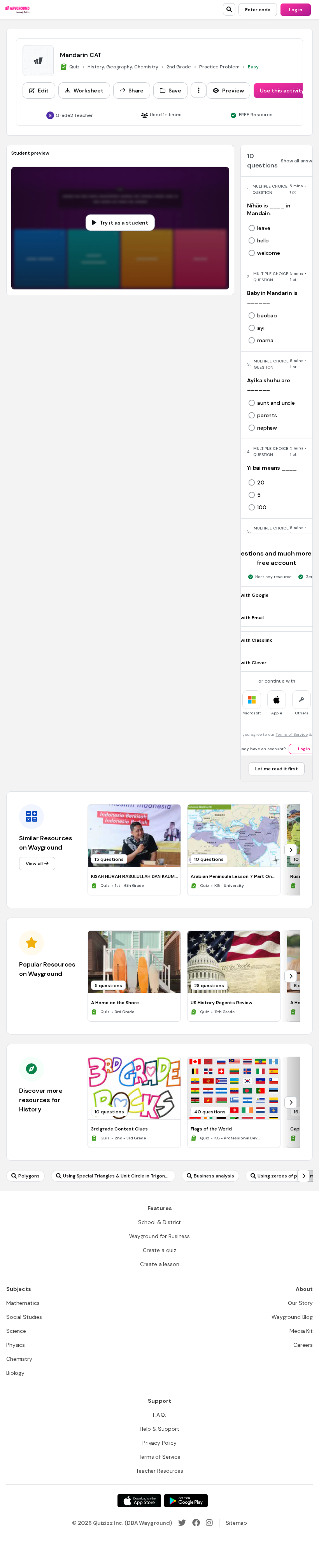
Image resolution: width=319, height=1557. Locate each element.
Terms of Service (292, 734)
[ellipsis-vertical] (198, 90)
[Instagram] (209, 1523)
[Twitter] (182, 1523)
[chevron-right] (290, 850)
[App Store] (139, 1500)
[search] (229, 9)
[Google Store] (186, 1500)
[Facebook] (196, 1523)
